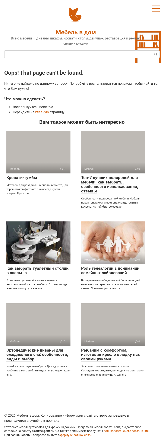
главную (42, 112)
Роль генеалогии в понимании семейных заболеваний (110, 270)
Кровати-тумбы (21, 177)
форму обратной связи (76, 435)
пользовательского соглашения (126, 431)
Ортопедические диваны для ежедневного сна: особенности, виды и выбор (37, 355)
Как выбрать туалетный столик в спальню (37, 270)
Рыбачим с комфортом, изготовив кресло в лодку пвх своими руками (110, 355)
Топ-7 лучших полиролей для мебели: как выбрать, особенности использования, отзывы (109, 184)
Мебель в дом (76, 32)
